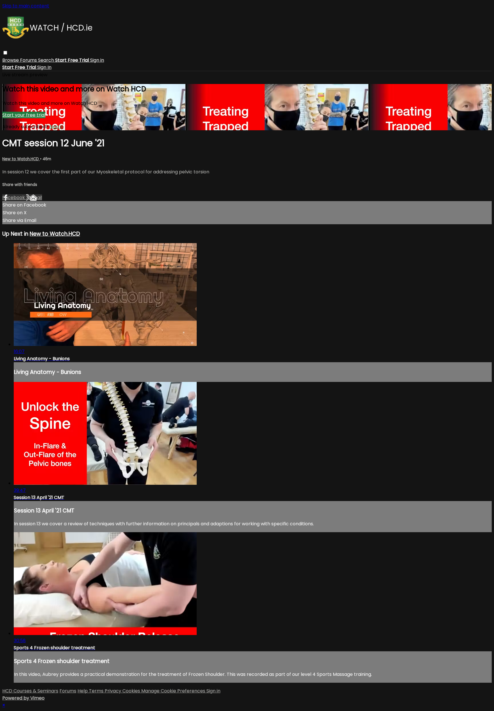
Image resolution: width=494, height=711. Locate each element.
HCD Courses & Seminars (30, 691)
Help (83, 691)
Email (36, 197)
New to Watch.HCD (21, 159)
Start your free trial (23, 115)
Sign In (44, 67)
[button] (5, 53)
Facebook (14, 197)
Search (46, 60)
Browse (11, 60)
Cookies (131, 691)
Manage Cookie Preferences (173, 691)
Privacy (113, 691)
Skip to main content (25, 6)
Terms (97, 691)
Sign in (97, 60)
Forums (29, 60)
